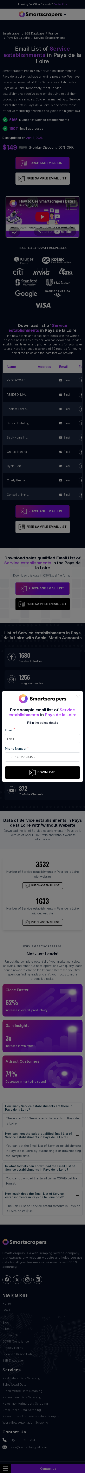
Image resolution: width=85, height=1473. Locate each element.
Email (10, 730)
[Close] (78, 696)
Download (46, 772)
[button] (9, 757)
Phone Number (17, 748)
